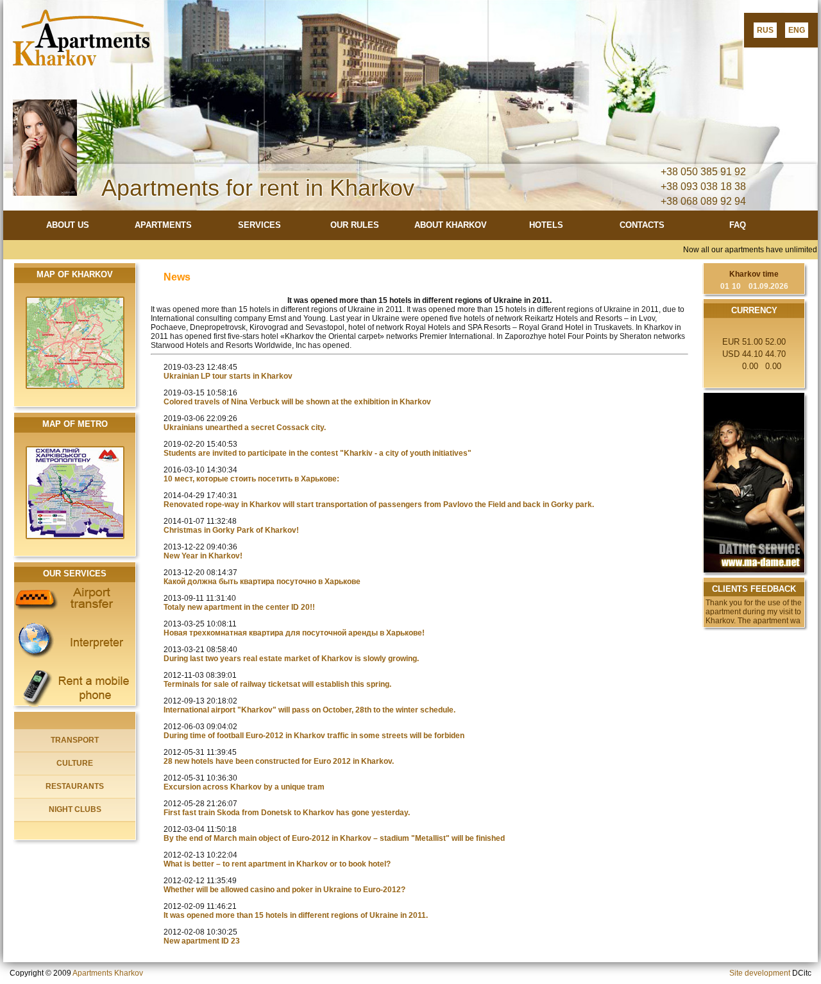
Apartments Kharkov (107, 973)
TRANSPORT (75, 740)
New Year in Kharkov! (203, 555)
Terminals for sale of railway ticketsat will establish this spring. (277, 684)
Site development (759, 973)
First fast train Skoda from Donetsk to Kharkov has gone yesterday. (287, 812)
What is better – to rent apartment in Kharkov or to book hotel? (277, 863)
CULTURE (74, 763)
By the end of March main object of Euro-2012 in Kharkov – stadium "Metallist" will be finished (334, 838)
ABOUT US (67, 225)
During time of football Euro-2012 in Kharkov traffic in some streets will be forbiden (314, 735)
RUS (765, 30)
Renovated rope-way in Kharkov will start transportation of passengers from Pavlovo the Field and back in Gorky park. (379, 504)
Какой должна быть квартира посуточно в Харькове (262, 581)
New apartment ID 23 (202, 941)
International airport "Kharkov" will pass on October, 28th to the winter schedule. (309, 709)
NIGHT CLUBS (75, 809)
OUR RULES (354, 225)
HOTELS (546, 225)
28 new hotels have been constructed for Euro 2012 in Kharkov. (279, 761)
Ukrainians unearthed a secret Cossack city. (245, 427)
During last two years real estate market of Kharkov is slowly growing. (291, 658)
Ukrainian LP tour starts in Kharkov (228, 376)
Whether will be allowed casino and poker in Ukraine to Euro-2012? (284, 889)
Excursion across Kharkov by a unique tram (244, 786)
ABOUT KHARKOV (450, 225)
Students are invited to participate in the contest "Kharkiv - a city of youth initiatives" (317, 453)
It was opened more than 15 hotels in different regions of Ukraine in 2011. (296, 915)
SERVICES (259, 225)
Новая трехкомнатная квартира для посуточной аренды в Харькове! (294, 632)
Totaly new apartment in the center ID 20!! (239, 607)
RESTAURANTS (75, 786)
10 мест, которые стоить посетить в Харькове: (251, 478)
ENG (796, 30)
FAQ (737, 225)
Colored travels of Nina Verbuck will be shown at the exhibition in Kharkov (297, 401)
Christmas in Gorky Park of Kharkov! (231, 530)
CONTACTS (642, 225)
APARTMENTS (163, 225)
